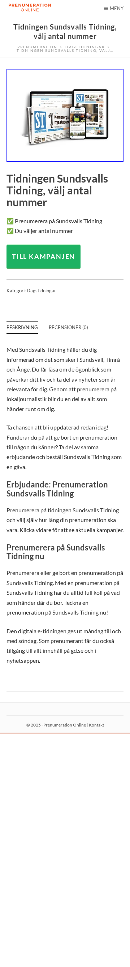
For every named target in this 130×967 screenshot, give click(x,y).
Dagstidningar (41, 290)
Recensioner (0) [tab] (68, 327)
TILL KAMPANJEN (43, 256)
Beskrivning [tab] (22, 327)
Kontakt (96, 725)
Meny (117, 8)
